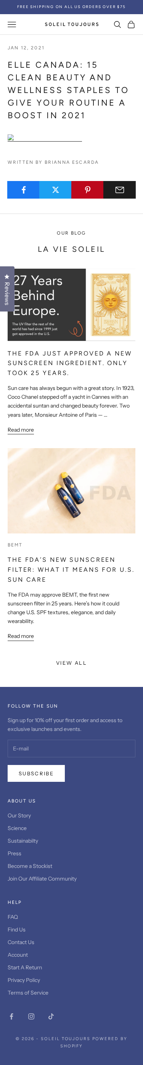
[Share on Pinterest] (87, 189)
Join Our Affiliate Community (42, 878)
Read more (21, 429)
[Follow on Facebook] (11, 1016)
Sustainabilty (23, 840)
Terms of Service (28, 992)
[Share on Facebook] (23, 189)
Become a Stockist (30, 866)
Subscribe (36, 773)
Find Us (17, 929)
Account (18, 954)
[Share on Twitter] (55, 189)
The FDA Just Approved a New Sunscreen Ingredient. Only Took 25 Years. (70, 363)
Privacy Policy (24, 980)
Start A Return (25, 967)
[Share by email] (119, 189)
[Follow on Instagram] (31, 1016)
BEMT (15, 545)
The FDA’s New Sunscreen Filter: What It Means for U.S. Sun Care (71, 569)
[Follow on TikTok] (51, 1016)
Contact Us (21, 942)
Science (17, 828)
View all (71, 663)
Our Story (19, 815)
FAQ (13, 916)
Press (14, 853)
